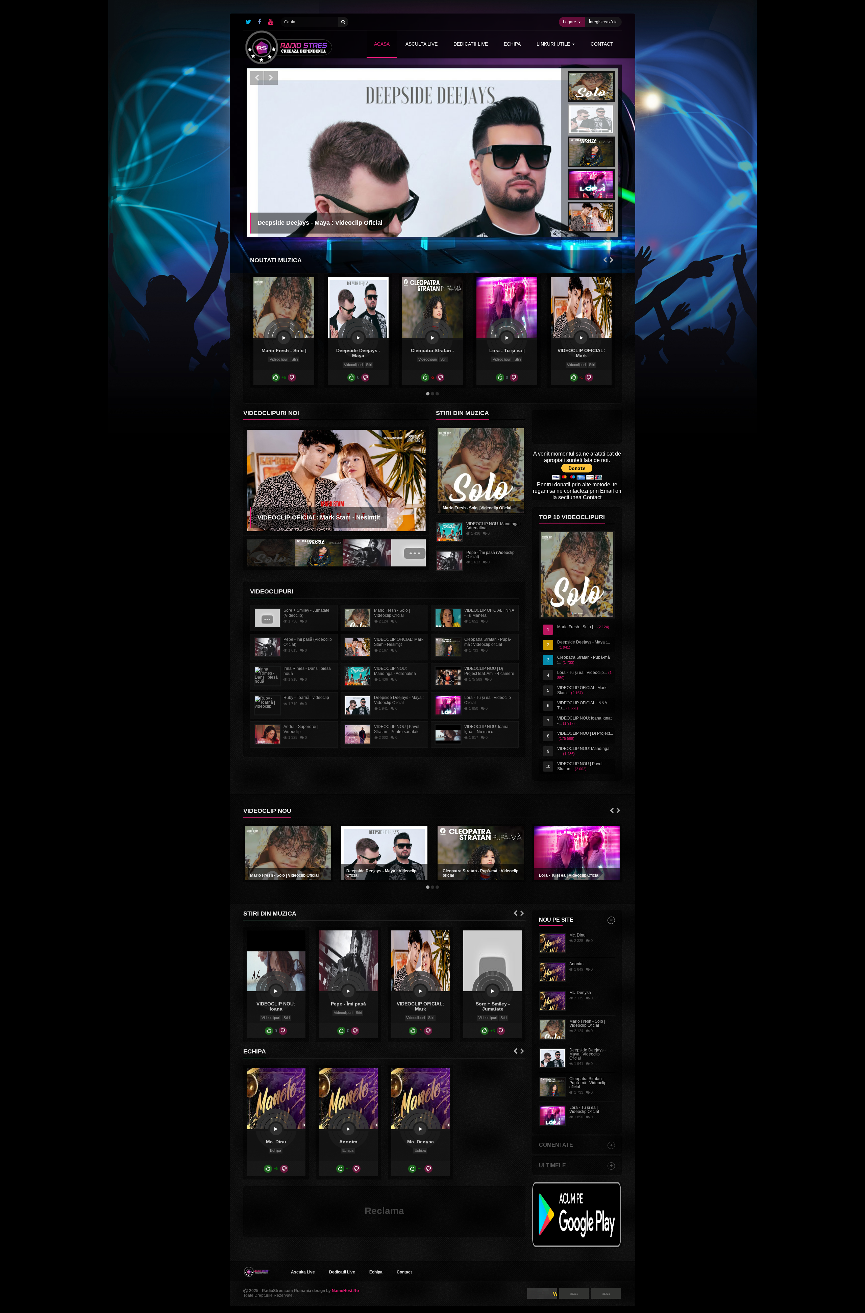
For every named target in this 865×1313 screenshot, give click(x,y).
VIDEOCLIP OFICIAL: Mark (581, 353)
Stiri (295, 359)
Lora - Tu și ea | (507, 350)
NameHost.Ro (345, 1290)
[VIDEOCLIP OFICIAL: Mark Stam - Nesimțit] (581, 338)
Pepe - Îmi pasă (348, 1003)
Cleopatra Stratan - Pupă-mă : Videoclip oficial (480, 873)
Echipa (275, 1150)
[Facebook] (259, 22)
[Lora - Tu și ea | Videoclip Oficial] (507, 338)
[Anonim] (348, 1129)
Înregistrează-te (603, 22)
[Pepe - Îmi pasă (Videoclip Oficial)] (348, 991)
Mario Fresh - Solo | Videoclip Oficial (477, 508)
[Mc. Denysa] (420, 1129)
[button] (257, 78)
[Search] (343, 22)
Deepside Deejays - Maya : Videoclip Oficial (381, 873)
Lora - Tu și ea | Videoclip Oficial (569, 875)
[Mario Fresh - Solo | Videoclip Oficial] (284, 338)
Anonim (348, 1141)
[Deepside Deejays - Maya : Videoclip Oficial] (358, 338)
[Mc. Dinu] (276, 1129)
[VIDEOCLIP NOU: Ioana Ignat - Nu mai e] (276, 991)
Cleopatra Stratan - (432, 350)
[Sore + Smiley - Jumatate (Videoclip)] (492, 991)
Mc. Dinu (276, 1141)
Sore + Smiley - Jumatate (493, 1006)
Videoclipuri (279, 359)
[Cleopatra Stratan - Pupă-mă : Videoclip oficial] (432, 338)
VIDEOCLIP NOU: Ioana (275, 1006)
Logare (569, 22)
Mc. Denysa (420, 1141)
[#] (248, 22)
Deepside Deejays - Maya (358, 353)
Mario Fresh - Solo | (284, 350)
